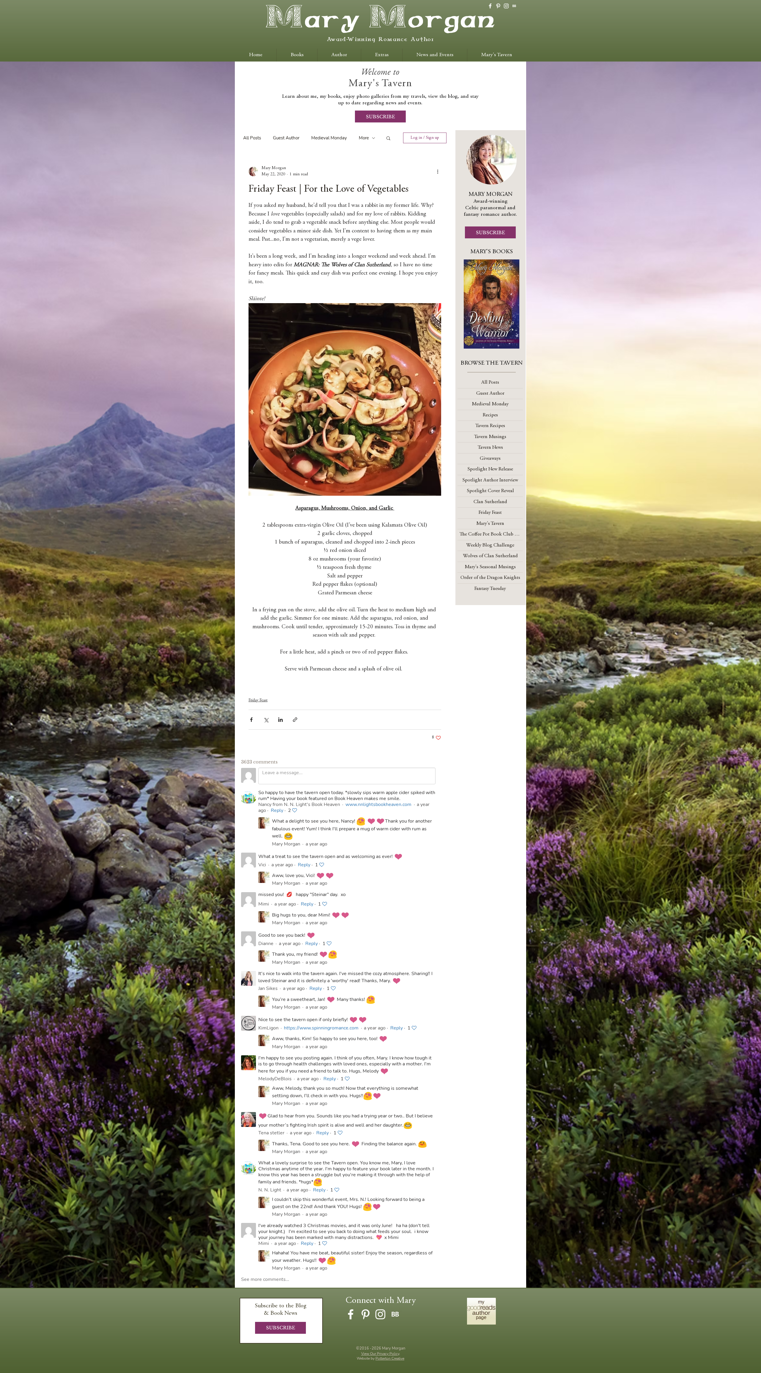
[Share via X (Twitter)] (266, 719)
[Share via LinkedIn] (280, 719)
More (364, 138)
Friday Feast (258, 700)
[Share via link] (295, 719)
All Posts (252, 138)
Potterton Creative (389, 1358)
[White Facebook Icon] (490, 6)
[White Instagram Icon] (506, 6)
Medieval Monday (329, 138)
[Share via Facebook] (251, 719)
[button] (388, 138)
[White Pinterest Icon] (498, 6)
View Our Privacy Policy (380, 1353)
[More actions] (437, 171)
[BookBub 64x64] (514, 6)
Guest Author (286, 138)
